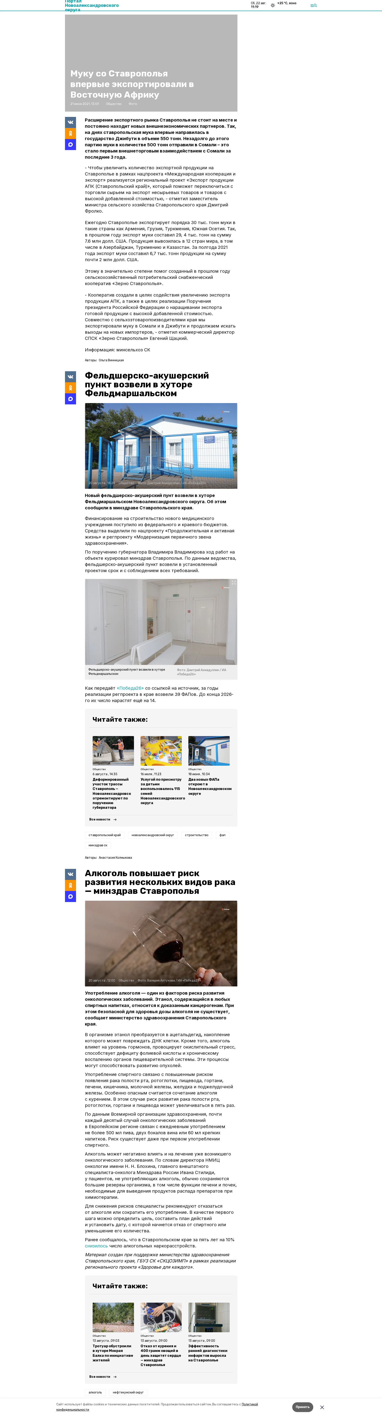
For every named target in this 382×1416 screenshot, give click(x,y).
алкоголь (95, 1392)
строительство (196, 835)
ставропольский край (105, 835)
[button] (161, 446)
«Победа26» (130, 688)
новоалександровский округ (153, 835)
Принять (303, 1407)
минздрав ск (98, 845)
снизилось (96, 1246)
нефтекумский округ (128, 1392)
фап (222, 835)
